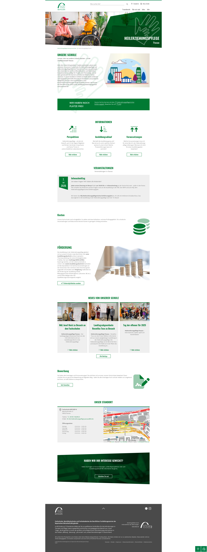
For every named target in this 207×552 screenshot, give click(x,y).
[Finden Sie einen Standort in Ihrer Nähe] (198, 549)
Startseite (107, 542)
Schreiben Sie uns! (103, 476)
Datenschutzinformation (128, 542)
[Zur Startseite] (55, 6)
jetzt (119, 104)
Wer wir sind (136, 9)
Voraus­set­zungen (134, 137)
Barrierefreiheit (138, 542)
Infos (143, 9)
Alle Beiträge (103, 356)
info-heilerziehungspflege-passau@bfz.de (81, 419)
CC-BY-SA (147, 441)
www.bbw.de (135, 526)
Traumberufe (126, 9)
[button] (126, 423)
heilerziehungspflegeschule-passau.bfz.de (66, 48)
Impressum (118, 542)
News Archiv (146, 4)
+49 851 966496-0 (74, 417)
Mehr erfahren (73, 154)
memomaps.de (141, 441)
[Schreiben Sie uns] (204, 549)
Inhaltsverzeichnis (148, 542)
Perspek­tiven (73, 137)
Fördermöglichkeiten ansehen (72, 283)
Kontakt (112, 542)
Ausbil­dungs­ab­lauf (103, 137)
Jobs (148, 9)
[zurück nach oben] (103, 508)
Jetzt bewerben (65, 385)
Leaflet (112, 441)
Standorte (136, 4)
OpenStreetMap (123, 441)
